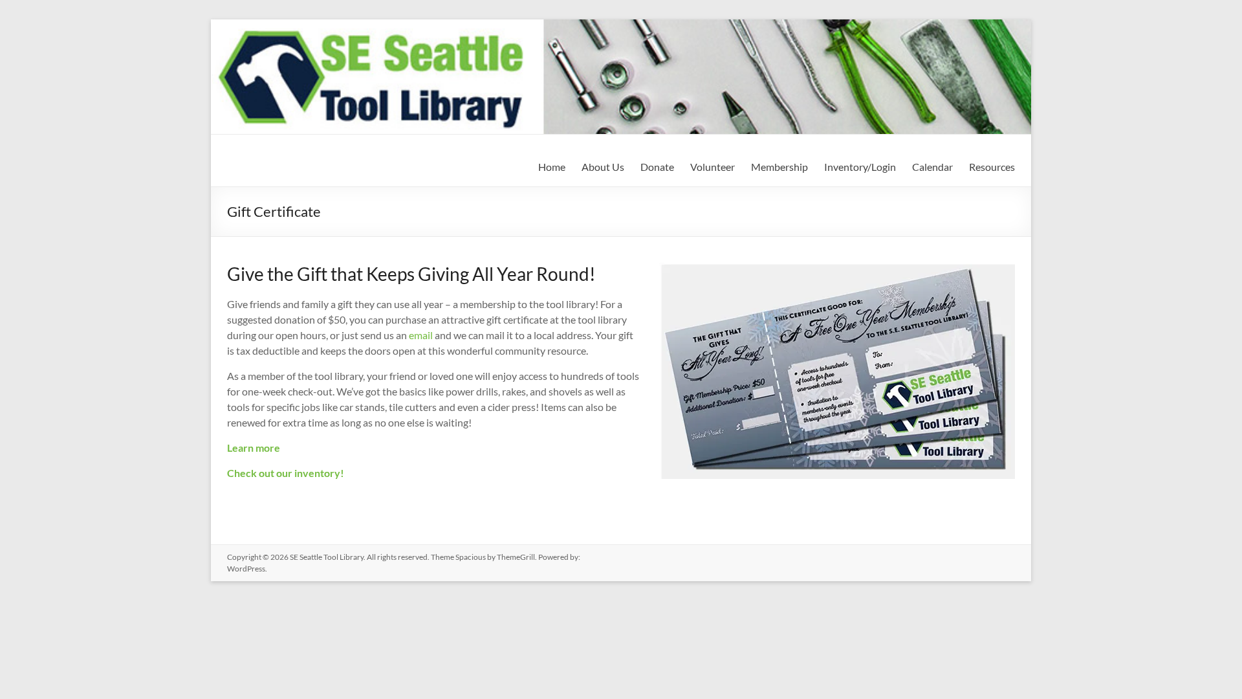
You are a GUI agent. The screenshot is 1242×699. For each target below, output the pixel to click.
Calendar (932, 167)
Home (551, 167)
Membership (779, 167)
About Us (603, 167)
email (421, 335)
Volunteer (712, 167)
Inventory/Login (860, 167)
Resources (992, 167)
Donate (657, 167)
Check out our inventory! (285, 473)
